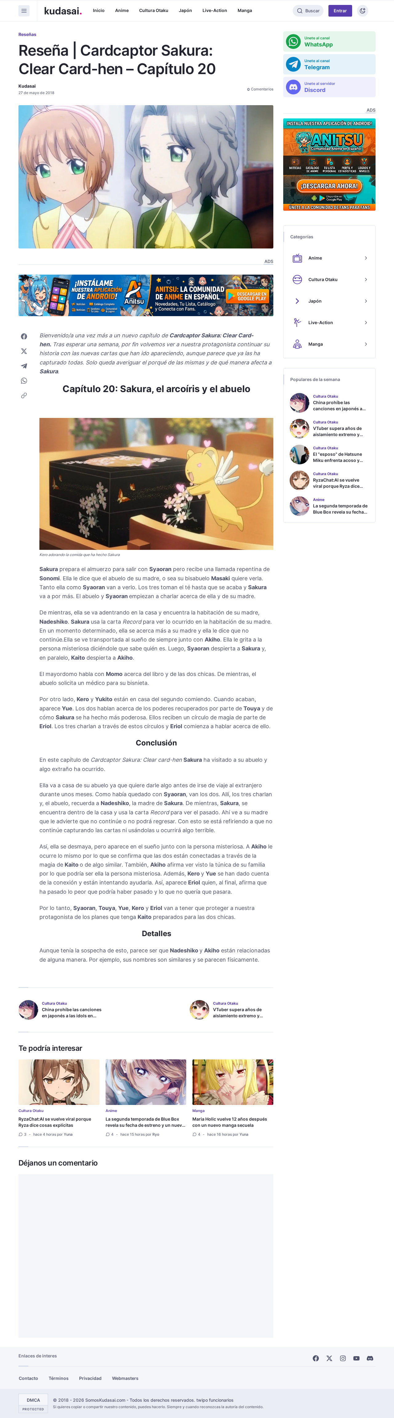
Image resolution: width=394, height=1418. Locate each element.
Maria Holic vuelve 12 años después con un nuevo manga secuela (229, 1122)
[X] (329, 1358)
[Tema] (362, 11)
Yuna (68, 1134)
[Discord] (370, 1358)
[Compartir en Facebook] (24, 336)
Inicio (99, 10)
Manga (245, 10)
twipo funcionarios (215, 1400)
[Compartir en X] (24, 351)
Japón (185, 10)
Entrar (340, 10)
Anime (122, 10)
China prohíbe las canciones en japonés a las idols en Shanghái (72, 1015)
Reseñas (27, 34)
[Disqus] (145, 1256)
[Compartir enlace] (24, 395)
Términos (59, 1378)
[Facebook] (315, 1358)
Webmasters (125, 1378)
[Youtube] (356, 1358)
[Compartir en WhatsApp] (24, 380)
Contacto (28, 1378)
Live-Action (215, 10)
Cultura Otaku (153, 10)
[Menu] (24, 10)
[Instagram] (342, 1358)
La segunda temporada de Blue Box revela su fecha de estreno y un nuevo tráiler (145, 1125)
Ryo (155, 1134)
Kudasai (27, 86)
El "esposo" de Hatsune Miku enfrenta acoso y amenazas (337, 460)
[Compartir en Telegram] (24, 365)
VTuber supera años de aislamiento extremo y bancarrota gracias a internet (237, 1019)
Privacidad (90, 1378)
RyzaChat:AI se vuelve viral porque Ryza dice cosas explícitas (54, 1122)
